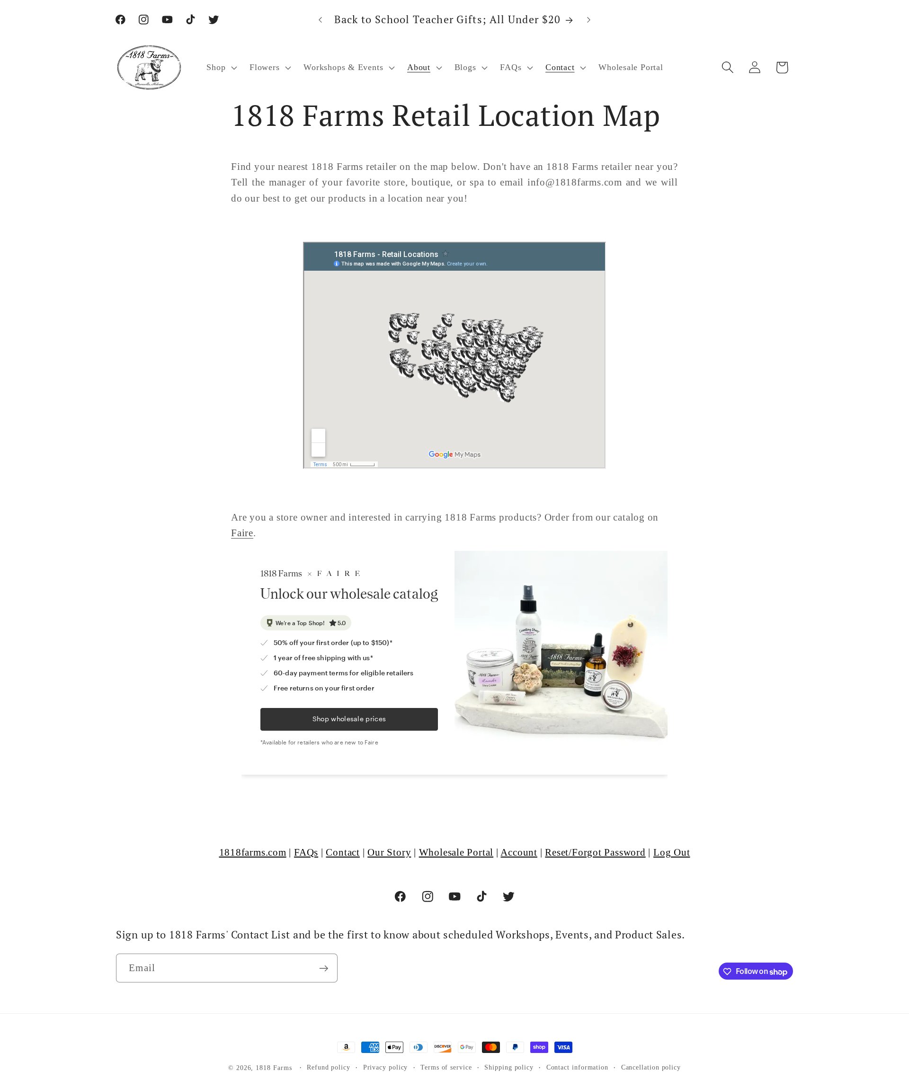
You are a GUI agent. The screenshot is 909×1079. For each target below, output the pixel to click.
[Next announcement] (589, 19)
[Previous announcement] (320, 19)
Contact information (577, 1067)
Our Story (389, 852)
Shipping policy (509, 1067)
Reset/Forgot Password (595, 852)
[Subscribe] (323, 968)
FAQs (306, 852)
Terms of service (446, 1067)
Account (518, 852)
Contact (342, 852)
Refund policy (328, 1067)
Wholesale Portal (456, 852)
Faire (242, 532)
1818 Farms (274, 1067)
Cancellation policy (651, 1067)
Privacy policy (385, 1067)
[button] (220, 67)
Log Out (671, 852)
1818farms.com (252, 852)
